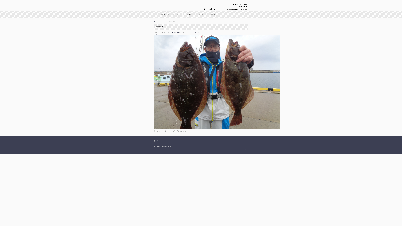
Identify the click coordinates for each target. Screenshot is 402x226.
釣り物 (201, 14)
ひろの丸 (214, 14)
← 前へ (156, 34)
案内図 (189, 14)
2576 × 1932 (175, 32)
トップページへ (158, 141)
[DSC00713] (217, 129)
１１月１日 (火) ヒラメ (197, 32)
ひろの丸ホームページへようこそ (168, 14)
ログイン (245, 149)
